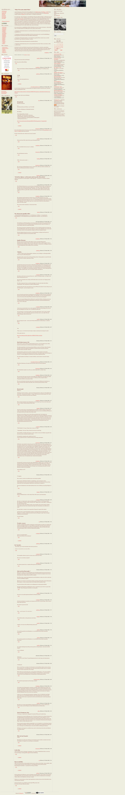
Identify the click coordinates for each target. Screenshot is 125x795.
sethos (39, 711)
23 (58, 47)
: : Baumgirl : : (4, 34)
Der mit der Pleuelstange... (58, 90)
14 (56, 46)
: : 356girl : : (3, 42)
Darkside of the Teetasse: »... (59, 72)
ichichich (38, 175)
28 (56, 48)
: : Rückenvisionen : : (5, 48)
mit (59, 15)
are (39, 521)
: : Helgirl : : (3, 43)
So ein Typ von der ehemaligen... (57, 58)
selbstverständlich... (57, 63)
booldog (38, 158)
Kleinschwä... (57, 99)
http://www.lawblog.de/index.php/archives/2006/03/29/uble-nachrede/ (29, 335)
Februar (56, 50)
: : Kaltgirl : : (3, 39)
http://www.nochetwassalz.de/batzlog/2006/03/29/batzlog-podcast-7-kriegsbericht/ (32, 121)
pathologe (38, 73)
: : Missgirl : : (3, 37)
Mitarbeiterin (46, 13)
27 (54, 48)
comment (29, 54)
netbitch (38, 629)
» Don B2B (3, 18)
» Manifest (3, 14)
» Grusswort (3, 15)
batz (39, 100)
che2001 (38, 58)
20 (54, 47)
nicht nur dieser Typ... (58, 54)
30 (58, 48)
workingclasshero (37, 679)
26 (62, 47)
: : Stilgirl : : (3, 40)
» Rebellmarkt (4, 11)
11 (61, 44)
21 (56, 47)
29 (57, 48)
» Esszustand (3, 17)
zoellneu (37, 773)
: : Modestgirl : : (4, 27)
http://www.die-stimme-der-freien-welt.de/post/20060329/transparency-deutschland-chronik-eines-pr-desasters (32, 92)
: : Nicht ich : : (4, 51)
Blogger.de (21, 793)
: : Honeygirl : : (4, 29)
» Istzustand (3, 16)
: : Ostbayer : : (3, 50)
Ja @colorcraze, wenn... (58, 86)
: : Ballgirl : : (3, 38)
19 (62, 46)
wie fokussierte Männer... (58, 94)
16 (58, 46)
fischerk (38, 212)
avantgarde (38, 274)
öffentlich (23, 14)
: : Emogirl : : (3, 41)
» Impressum (3, 13)
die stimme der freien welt (35, 86)
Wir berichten (3, 93)
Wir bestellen (3, 91)
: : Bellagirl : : (3, 31)
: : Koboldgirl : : (4, 33)
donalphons (47, 52)
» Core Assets (3, 12)
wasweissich (38, 442)
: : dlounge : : (3, 49)
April (61, 50)
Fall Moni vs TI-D (45, 12)
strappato (38, 408)
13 (54, 46)
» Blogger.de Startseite (5, 21)
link (16, 63)
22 (57, 47)
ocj (39, 760)
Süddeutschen (37, 12)
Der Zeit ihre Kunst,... (58, 76)
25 (61, 47)
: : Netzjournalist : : (4, 47)
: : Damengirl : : (4, 28)
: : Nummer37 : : (4, 52)
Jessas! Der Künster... (57, 81)
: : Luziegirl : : (4, 32)
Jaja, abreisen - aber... (57, 67)
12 (62, 44)
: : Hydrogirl (3, 35)
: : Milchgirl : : (4, 36)
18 (61, 46)
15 (57, 46)
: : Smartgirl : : (4, 30)
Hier (28, 752)
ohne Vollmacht (20, 19)
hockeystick (38, 128)
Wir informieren (4, 92)
